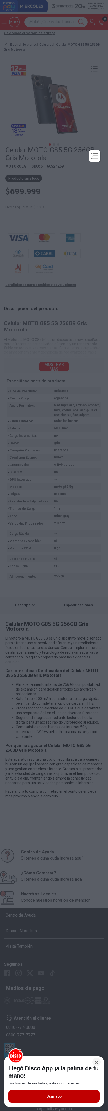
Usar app (54, 1096)
